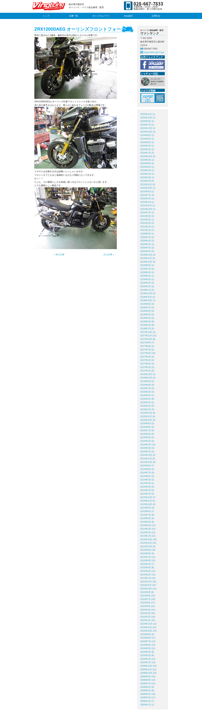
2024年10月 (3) (147, 132)
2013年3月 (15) (147, 529)
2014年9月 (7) (147, 465)
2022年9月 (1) (147, 191)
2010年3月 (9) (147, 655)
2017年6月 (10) (147, 353)
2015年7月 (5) (147, 430)
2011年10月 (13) (148, 588)
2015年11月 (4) (147, 416)
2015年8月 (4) (147, 427)
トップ (46, 16)
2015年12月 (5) (147, 413)
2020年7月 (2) (147, 237)
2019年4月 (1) (147, 279)
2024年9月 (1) (147, 135)
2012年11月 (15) (148, 543)
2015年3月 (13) (147, 444)
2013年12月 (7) (147, 497)
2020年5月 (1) (147, 244)
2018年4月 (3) (147, 318)
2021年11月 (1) (147, 205)
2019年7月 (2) (147, 269)
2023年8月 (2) (147, 163)
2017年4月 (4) (147, 360)
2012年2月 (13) (147, 574)
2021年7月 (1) (147, 212)
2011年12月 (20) (148, 581)
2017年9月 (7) (147, 342)
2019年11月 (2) (147, 258)
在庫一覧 (73, 16)
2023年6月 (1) (147, 167)
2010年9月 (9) (147, 634)
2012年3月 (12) (147, 571)
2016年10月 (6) (147, 378)
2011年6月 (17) (147, 602)
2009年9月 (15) (147, 676)
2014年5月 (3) (147, 480)
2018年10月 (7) (147, 300)
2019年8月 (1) (147, 265)
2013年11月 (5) (147, 501)
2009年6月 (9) (147, 687)
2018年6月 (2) (147, 311)
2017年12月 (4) (147, 332)
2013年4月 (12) (147, 525)
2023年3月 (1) (147, 177)
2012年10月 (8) (147, 546)
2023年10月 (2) (147, 156)
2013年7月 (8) (147, 515)
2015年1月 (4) (147, 451)
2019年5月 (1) (147, 276)
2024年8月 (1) (147, 139)
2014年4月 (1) (147, 483)
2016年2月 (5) (147, 406)
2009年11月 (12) (148, 669)
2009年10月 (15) (148, 673)
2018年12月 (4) (147, 293)
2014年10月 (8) (147, 462)
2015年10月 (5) (147, 420)
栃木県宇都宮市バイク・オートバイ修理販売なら (49, 6)
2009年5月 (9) (147, 690)
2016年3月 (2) (147, 402)
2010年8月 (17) (147, 638)
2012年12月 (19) (148, 539)
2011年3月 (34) (147, 613)
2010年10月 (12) (148, 631)
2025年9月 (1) (147, 121)
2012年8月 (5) (147, 553)
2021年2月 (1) (147, 226)
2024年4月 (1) (147, 146)
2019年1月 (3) (147, 290)
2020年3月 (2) (147, 247)
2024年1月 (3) (147, 153)
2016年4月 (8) (147, 399)
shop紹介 (128, 16)
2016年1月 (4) (147, 409)
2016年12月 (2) (147, 374)
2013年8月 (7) (147, 511)
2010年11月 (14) (148, 627)
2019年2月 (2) (147, 286)
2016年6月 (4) (147, 392)
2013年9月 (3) (147, 508)
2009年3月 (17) (147, 697)
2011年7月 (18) (147, 599)
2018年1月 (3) (147, 328)
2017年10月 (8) (147, 339)
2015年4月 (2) (147, 441)
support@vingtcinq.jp (154, 52)
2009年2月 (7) (147, 701)
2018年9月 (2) (147, 304)
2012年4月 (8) (147, 567)
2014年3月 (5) (147, 487)
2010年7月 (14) (147, 641)
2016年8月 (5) (147, 385)
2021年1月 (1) (147, 230)
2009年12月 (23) (148, 666)
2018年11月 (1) (147, 297)
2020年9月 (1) (147, 233)
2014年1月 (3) (147, 494)
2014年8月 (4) (147, 469)
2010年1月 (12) (147, 662)
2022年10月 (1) (147, 188)
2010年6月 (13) (147, 645)
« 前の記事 (59, 254)
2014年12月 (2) (147, 455)
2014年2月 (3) (147, 490)
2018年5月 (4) (147, 314)
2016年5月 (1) (147, 395)
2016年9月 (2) (147, 381)
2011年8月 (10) (147, 595)
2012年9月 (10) (147, 550)
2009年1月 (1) (147, 704)
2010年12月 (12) (148, 624)
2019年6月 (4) (147, 272)
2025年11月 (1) (147, 114)
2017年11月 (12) (148, 335)
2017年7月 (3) (147, 350)
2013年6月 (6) (147, 518)
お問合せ (156, 16)
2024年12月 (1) (147, 128)
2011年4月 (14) (147, 610)
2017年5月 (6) (147, 357)
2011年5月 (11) (147, 606)
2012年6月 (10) (147, 560)
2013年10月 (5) (147, 504)
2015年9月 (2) (147, 423)
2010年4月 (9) (147, 652)
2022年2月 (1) (147, 202)
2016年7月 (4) (147, 388)
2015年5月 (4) (147, 437)
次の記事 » (108, 254)
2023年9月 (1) (147, 160)
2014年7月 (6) (147, 472)
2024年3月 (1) (147, 149)
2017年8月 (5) (147, 346)
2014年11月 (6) (147, 458)
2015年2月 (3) (147, 448)
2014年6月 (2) (147, 476)
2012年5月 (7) (147, 564)
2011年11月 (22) (148, 585)
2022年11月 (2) (147, 184)
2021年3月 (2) (147, 223)
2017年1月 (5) (147, 371)
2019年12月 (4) (147, 255)
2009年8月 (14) (147, 680)
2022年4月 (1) (147, 198)
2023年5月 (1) (147, 170)
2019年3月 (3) (147, 283)
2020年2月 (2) (147, 251)
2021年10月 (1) (147, 209)
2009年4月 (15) (147, 694)
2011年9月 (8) (147, 592)
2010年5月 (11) (147, 648)
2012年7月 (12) (147, 557)
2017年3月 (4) (147, 364)
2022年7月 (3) (147, 195)
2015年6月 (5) (147, 434)
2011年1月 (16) (147, 620)
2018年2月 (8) (147, 325)
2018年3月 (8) (147, 321)
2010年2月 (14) (147, 659)
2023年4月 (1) (147, 174)
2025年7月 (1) (147, 125)
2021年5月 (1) (147, 219)
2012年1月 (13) (147, 578)
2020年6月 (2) (147, 240)
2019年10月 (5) (147, 262)
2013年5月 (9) (147, 522)
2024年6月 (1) (147, 142)
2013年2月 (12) (147, 532)
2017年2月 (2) (147, 367)
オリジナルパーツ (101, 16)
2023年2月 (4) (147, 181)
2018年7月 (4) (147, 307)
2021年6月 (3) (147, 216)
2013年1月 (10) (147, 536)
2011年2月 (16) (147, 617)
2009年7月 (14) (147, 683)
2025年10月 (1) (147, 117)
